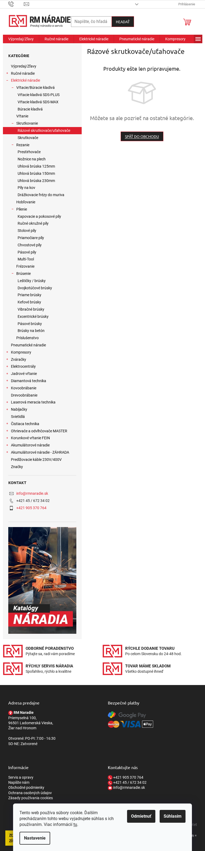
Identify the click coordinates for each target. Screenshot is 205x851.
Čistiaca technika (25, 424)
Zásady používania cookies (30, 798)
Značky (17, 467)
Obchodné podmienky (26, 787)
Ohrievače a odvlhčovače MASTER (39, 431)
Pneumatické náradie (28, 345)
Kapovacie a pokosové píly (39, 216)
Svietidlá (18, 416)
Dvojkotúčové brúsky (35, 288)
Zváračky (18, 359)
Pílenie (21, 209)
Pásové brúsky (30, 324)
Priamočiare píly (31, 238)
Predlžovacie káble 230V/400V (36, 459)
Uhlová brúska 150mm (36, 173)
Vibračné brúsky (31, 309)
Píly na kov (26, 187)
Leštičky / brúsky (32, 281)
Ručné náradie (23, 73)
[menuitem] (21, 39)
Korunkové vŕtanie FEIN (30, 438)
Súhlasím (173, 816)
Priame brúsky (29, 295)
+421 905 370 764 (31, 508)
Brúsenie (23, 273)
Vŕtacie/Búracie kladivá (35, 87)
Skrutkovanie (27, 123)
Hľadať (123, 21)
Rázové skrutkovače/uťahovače (44, 130)
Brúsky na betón (31, 330)
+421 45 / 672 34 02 (129, 782)
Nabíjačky (19, 409)
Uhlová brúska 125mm (36, 166)
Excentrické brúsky (33, 316)
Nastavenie (35, 838)
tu (75, 824)
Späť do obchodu (142, 136)
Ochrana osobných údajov (30, 793)
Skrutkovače (28, 138)
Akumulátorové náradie (30, 445)
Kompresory (21, 352)
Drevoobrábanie (24, 395)
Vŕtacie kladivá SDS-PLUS (39, 95)
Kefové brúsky (29, 302)
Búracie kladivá (30, 109)
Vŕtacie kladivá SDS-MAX (38, 102)
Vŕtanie (22, 116)
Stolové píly (27, 230)
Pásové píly (27, 252)
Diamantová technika (28, 381)
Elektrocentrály (23, 366)
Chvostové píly (30, 245)
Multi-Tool (26, 259)
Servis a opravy (20, 777)
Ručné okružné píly (33, 223)
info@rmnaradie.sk (32, 493)
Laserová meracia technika (33, 402)
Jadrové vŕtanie (24, 373)
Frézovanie (25, 266)
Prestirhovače (29, 152)
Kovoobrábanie (23, 388)
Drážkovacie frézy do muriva (41, 195)
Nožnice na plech (32, 159)
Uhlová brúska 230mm (36, 181)
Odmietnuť (141, 816)
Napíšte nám (18, 782)
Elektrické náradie (25, 80)
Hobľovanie (25, 202)
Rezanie (22, 145)
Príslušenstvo (27, 338)
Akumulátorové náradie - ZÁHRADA (40, 452)
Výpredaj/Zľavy (23, 66)
